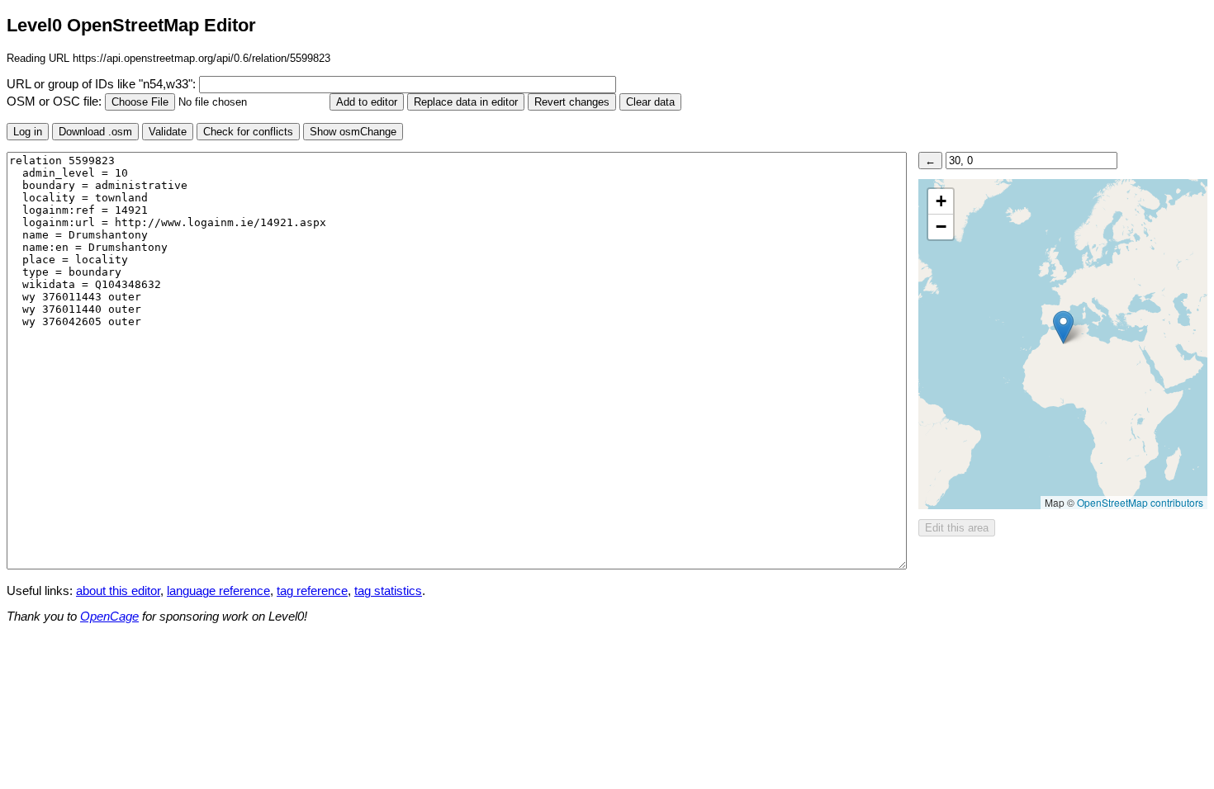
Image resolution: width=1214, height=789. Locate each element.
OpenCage (109, 616)
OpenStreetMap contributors (1140, 502)
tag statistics (388, 591)
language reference (218, 591)
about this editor (118, 591)
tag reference (312, 591)
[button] (1063, 327)
